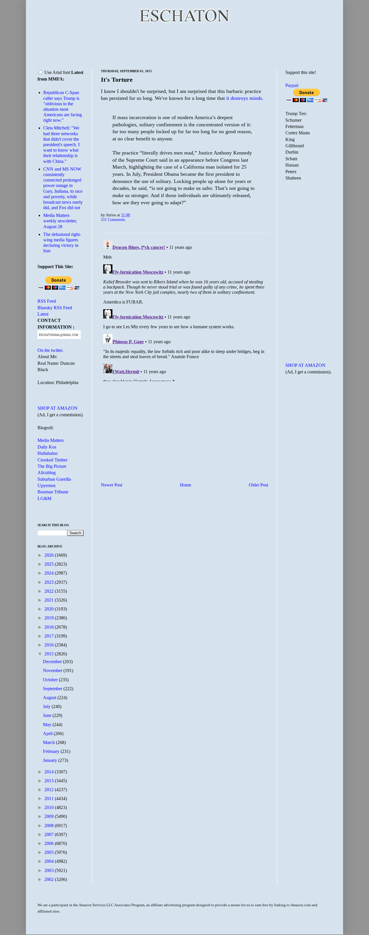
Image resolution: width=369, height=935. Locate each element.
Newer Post (111, 484)
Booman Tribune (52, 491)
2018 (49, 627)
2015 (49, 653)
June (47, 715)
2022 (49, 591)
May (47, 724)
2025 (49, 564)
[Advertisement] (184, 46)
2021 (49, 600)
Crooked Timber (52, 459)
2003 (49, 870)
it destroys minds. (244, 98)
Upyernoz (46, 485)
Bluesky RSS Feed (54, 307)
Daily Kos (46, 446)
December (53, 661)
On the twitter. (50, 350)
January (50, 760)
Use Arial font (57, 72)
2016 (49, 644)
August (50, 697)
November (53, 670)
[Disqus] (184, 309)
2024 (49, 572)
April (48, 733)
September (53, 688)
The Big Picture (51, 466)
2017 (49, 635)
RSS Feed (46, 301)
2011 (49, 798)
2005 (49, 852)
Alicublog (46, 472)
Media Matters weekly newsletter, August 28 (60, 221)
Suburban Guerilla (54, 479)
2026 (49, 555)
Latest (42, 314)
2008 (49, 825)
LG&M (44, 498)
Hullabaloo (47, 453)
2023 (49, 582)
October (51, 679)
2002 (49, 879)
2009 (49, 816)
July (47, 706)
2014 (49, 771)
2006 (49, 843)
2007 (49, 834)
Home (185, 484)
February (52, 751)
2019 (49, 617)
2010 (49, 807)
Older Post (258, 484)
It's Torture (117, 79)
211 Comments (113, 219)
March (49, 742)
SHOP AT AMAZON (57, 408)
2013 (49, 780)
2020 (49, 608)
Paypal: (292, 85)
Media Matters (50, 440)
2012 (49, 789)
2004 (49, 861)
